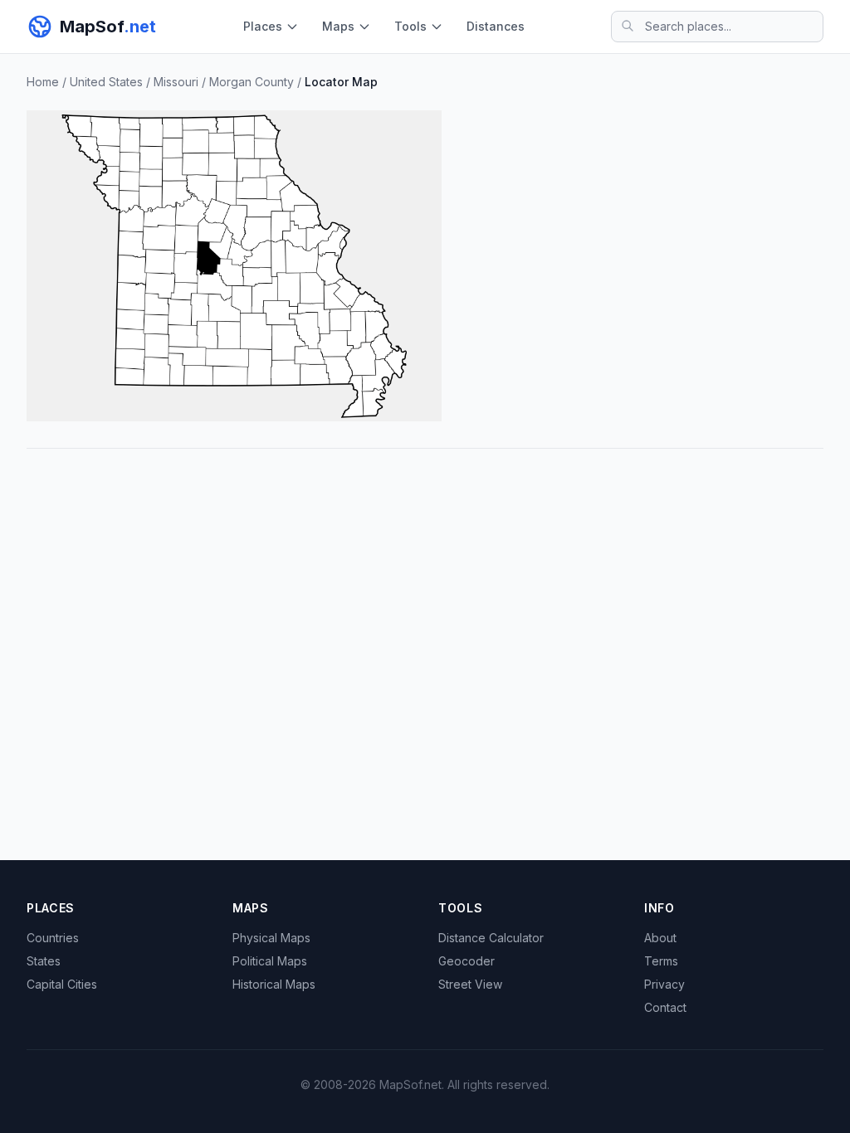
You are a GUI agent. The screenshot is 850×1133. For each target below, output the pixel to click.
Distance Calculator (491, 938)
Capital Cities (62, 984)
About (660, 938)
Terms (661, 961)
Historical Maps (273, 984)
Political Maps (269, 961)
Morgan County (251, 82)
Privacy (664, 984)
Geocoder (466, 961)
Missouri (176, 82)
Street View (470, 984)
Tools (410, 26)
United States (106, 82)
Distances (496, 26)
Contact (665, 1007)
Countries (53, 938)
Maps (338, 26)
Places (262, 26)
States (44, 961)
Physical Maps (271, 938)
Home (43, 82)
